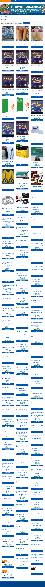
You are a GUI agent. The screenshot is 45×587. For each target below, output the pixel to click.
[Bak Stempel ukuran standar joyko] (22, 559)
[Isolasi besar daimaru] (20, 481)
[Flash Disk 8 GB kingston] (22, 205)
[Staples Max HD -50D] (35, 502)
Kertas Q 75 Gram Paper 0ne (22, 65)
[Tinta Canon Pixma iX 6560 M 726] (8, 321)
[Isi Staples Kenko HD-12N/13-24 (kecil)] (22, 492)
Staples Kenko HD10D (22, 506)
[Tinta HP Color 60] (34, 289)
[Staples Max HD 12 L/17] (22, 181)
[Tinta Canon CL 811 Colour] (21, 344)
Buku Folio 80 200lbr (8, 520)
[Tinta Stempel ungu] (35, 381)
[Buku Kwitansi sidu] (20, 514)
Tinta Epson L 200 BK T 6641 (8, 253)
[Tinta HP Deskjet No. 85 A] (21, 367)
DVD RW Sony (22, 160)
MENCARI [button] (43, 2)
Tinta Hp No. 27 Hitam (8, 299)
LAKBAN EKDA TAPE (7, 42)
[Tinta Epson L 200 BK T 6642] (22, 250)
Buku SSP (8, 531)
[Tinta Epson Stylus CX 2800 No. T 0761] (37, 267)
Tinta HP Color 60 (37, 291)
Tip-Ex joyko (37, 372)
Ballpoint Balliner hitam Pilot (7, 161)
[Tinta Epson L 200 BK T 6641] (7, 251)
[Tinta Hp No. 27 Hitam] (6, 298)
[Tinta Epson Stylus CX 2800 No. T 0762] (8, 263)
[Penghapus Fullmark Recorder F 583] (37, 413)
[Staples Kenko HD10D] (20, 504)
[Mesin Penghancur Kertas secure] (22, 446)
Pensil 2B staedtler (37, 403)
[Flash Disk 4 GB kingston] (7, 508)
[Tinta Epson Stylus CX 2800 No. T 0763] (37, 255)
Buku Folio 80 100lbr (37, 525)
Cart (11, 13)
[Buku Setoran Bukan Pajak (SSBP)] (22, 526)
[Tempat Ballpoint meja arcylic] (7, 376)
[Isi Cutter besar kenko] (6, 498)
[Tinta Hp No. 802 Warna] (21, 273)
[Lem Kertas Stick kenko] (6, 453)
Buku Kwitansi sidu (22, 516)
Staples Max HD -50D (37, 504)
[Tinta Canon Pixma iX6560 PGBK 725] (37, 336)
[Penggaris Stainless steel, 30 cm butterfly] (8, 431)
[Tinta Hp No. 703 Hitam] (35, 279)
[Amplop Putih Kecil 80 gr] (6, 550)
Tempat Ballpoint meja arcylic (8, 378)
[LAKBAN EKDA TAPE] (8, 40)
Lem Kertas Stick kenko (8, 454)
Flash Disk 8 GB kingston (22, 207)
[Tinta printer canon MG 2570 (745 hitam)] (8, 219)
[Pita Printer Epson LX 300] (21, 240)
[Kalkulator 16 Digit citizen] (7, 476)
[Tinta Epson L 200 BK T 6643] (37, 243)
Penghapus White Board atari (8, 421)
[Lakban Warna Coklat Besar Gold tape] (22, 459)
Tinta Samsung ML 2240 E (8, 232)
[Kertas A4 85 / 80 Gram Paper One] (37, 63)
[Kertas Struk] (33, 458)
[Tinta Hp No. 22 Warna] (35, 300)
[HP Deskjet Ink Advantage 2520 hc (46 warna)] (22, 285)
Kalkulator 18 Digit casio (22, 472)
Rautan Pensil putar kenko (37, 393)
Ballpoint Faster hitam (37, 546)
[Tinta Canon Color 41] (6, 356)
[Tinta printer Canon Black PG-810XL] (22, 228)
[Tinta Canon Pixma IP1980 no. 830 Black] (22, 356)
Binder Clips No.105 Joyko (8, 541)
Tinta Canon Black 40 (37, 362)
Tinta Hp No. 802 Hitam (8, 276)
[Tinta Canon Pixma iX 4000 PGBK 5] (22, 320)
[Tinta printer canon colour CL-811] (37, 231)
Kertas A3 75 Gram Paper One (8, 65)
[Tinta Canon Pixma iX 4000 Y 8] (37, 310)
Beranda (2, 16)
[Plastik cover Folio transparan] (8, 398)
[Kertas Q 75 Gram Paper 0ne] (22, 63)
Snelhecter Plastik (22, 390)
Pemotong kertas (7, 410)
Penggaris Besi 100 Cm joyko (37, 427)
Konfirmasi (19, 13)
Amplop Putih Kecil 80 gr (8, 551)
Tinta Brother (37, 569)
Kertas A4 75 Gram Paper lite (8, 114)
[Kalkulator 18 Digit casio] (21, 470)
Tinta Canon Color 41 (8, 357)
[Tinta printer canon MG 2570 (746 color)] (37, 219)
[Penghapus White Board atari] (7, 419)
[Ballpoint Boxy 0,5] (20, 548)
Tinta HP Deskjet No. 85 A (22, 369)
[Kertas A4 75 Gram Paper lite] (8, 112)
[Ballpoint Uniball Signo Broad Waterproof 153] (37, 555)
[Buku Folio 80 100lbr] (35, 523)
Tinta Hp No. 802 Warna (22, 275)
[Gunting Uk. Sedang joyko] (8, 183)
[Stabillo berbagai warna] (6, 387)
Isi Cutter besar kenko (7, 500)
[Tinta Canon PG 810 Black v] (7, 345)
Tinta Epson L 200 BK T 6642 (22, 252)
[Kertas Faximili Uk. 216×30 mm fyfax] (37, 470)
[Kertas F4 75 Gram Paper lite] (22, 111)
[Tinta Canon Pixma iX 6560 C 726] (37, 323)
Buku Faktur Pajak (37, 535)
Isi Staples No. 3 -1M (37, 162)
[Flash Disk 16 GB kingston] (37, 184)
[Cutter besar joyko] (34, 207)
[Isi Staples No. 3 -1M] (37, 160)
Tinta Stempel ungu (37, 383)
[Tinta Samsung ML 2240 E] (7, 231)
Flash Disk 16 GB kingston (37, 186)
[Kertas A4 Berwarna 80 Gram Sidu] (8, 464)
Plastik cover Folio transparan (8, 400)
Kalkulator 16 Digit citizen (8, 478)
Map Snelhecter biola (37, 450)
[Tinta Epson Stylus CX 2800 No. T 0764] (22, 262)
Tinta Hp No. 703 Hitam (37, 281)
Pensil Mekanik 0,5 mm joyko (22, 400)
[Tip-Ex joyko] (33, 371)
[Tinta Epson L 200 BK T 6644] (7, 241)
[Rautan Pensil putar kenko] (36, 391)
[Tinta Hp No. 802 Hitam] (6, 275)
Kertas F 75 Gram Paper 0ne (37, 115)
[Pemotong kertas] (5, 409)
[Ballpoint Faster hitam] (35, 544)
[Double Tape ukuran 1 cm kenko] (37, 195)
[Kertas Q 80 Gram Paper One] (22, 87)
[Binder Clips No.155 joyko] (21, 537)
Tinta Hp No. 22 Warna (37, 302)
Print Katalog (26, 23)
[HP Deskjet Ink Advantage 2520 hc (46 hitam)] (8, 286)
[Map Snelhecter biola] (35, 448)
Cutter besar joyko (37, 209)
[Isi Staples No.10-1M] (35, 492)
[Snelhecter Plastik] (20, 388)
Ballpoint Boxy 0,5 (22, 550)
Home (2, 13)
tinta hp (8, 572)
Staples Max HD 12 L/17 (22, 183)
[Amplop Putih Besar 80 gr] (37, 137)
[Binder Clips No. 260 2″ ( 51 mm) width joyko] (21, 215)
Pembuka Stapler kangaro (22, 410)
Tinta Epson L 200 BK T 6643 (37, 245)
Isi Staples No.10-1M (37, 494)
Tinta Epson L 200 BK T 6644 (8, 243)
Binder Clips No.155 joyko (22, 539)
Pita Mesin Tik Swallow (7, 368)
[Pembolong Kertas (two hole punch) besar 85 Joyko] (37, 436)
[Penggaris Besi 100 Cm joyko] (37, 425)
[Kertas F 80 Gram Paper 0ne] (22, 134)
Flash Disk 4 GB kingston (8, 510)
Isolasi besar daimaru (22, 482)
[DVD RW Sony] (22, 158)
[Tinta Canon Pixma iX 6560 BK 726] (8, 334)
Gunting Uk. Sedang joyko (8, 184)
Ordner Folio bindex (8, 444)
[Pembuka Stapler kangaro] (21, 409)
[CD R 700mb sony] (35, 513)
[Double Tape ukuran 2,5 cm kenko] (8, 206)
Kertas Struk (37, 460)
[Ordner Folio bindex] (6, 442)
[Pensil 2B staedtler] (35, 402)
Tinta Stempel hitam (22, 379)
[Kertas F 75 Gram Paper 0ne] (37, 113)
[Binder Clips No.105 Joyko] (7, 539)
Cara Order (6, 13)
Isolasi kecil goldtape (37, 483)
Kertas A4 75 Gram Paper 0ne (8, 137)
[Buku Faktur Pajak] (34, 533)
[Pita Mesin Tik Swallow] (6, 366)
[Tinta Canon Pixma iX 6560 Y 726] (22, 332)
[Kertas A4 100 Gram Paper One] (37, 88)
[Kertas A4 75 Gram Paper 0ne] (8, 135)
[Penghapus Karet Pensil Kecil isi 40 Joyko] (22, 420)
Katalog (14, 13)
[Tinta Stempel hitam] (20, 378)
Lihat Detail (8, 70)
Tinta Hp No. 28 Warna (22, 298)
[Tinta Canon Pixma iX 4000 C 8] (22, 307)
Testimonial (25, 13)
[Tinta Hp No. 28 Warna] (21, 296)
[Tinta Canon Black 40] (35, 360)
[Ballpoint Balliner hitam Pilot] (8, 159)
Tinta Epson (8, 562)
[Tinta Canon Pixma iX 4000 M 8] (8, 308)
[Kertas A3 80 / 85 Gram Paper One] (8, 87)
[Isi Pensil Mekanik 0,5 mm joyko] (8, 486)
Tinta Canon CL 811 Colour (22, 346)
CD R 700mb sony (37, 514)
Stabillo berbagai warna (8, 389)
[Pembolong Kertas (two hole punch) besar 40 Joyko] (22, 433)
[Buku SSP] (4, 529)
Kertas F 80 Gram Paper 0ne (22, 136)
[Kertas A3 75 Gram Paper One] (8, 63)
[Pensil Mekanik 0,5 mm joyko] (22, 398)
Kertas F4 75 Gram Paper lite (22, 112)
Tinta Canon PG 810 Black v (8, 347)
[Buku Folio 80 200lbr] (6, 519)
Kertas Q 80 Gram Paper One (22, 89)
